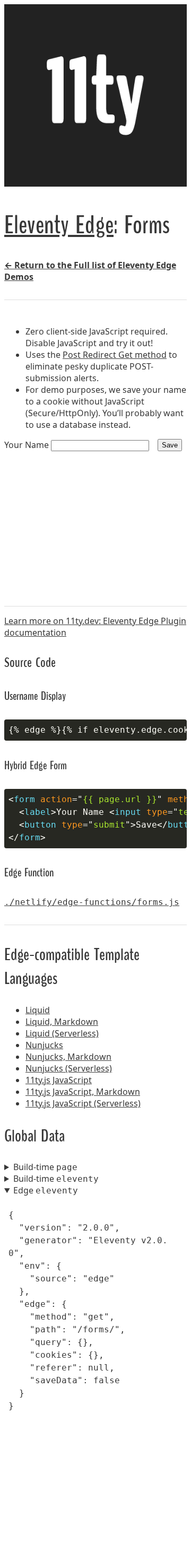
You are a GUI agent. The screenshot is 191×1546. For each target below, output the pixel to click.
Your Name (27, 445)
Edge (45, 1190)
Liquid (37, 1010)
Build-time (45, 1167)
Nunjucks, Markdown (68, 1056)
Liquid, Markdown (61, 1021)
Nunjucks (44, 1045)
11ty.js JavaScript (58, 1080)
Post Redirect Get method (115, 355)
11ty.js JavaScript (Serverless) (83, 1103)
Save (170, 445)
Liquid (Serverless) (62, 1033)
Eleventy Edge (59, 223)
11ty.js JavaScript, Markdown (82, 1091)
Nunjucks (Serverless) (68, 1068)
